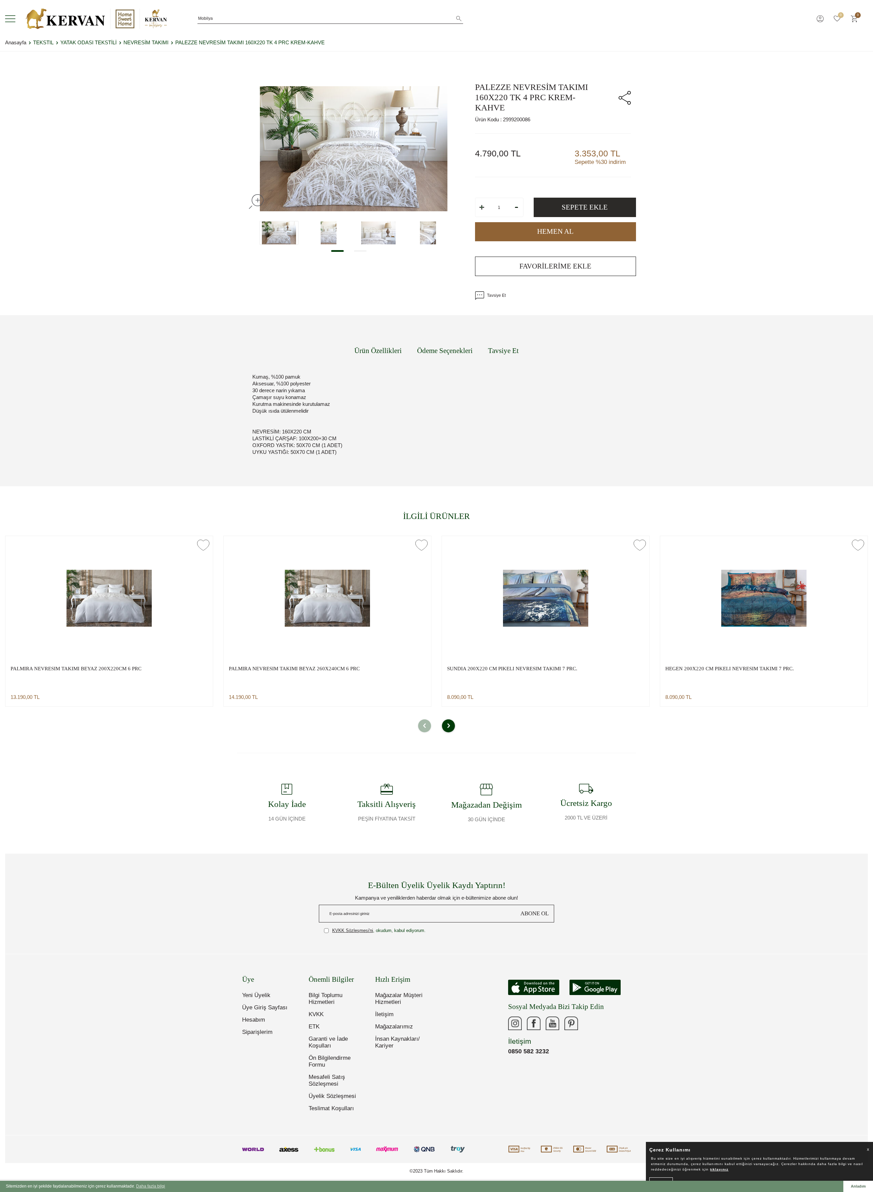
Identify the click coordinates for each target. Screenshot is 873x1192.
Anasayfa (15, 42)
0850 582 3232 (528, 1051)
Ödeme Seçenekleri (445, 351)
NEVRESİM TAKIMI (145, 42)
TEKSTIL (43, 42)
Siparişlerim (257, 1032)
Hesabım (253, 1020)
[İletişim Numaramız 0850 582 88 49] (590, 1023)
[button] (337, 251)
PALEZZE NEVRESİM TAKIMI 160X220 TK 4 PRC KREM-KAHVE (250, 42)
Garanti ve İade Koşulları (328, 1042)
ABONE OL (534, 913)
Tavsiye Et (496, 295)
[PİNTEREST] (571, 1023)
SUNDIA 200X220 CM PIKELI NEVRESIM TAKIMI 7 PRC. (512, 668)
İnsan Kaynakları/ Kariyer (397, 1042)
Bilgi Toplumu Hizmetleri (325, 998)
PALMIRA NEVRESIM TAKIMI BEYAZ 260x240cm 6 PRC (294, 668)
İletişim (384, 1014)
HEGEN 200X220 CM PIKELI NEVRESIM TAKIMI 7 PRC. (729, 668)
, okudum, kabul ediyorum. (379, 930)
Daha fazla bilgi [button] (150, 1186)
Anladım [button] (858, 1186)
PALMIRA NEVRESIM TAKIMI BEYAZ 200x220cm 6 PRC (76, 668)
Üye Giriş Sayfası (264, 1007)
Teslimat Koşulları (331, 1108)
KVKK (316, 1014)
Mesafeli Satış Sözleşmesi (327, 1080)
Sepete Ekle (585, 207)
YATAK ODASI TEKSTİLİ (88, 42)
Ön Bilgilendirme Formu (330, 1061)
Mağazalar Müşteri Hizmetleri (399, 998)
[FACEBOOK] (534, 1023)
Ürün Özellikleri (378, 351)
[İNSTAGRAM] (515, 1023)
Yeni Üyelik (256, 995)
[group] (353, 149)
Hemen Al (555, 231)
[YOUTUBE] (552, 1023)
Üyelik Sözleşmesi (332, 1096)
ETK (314, 1026)
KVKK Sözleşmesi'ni (352, 930)
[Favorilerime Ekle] (203, 545)
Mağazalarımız (394, 1026)
